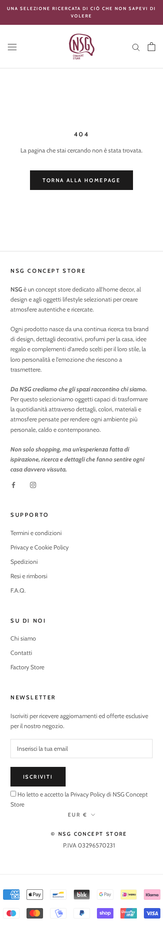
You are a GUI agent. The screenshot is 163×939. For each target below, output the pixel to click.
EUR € (78, 814)
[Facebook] (13, 484)
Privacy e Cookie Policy (39, 547)
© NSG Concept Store (89, 834)
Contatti (21, 653)
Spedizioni (24, 562)
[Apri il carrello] (151, 46)
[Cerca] (136, 46)
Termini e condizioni (36, 533)
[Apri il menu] (12, 46)
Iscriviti (38, 776)
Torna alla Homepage (82, 180)
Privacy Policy (87, 794)
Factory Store (27, 667)
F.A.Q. (18, 590)
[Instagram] (33, 484)
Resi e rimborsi (28, 576)
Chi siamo (23, 638)
